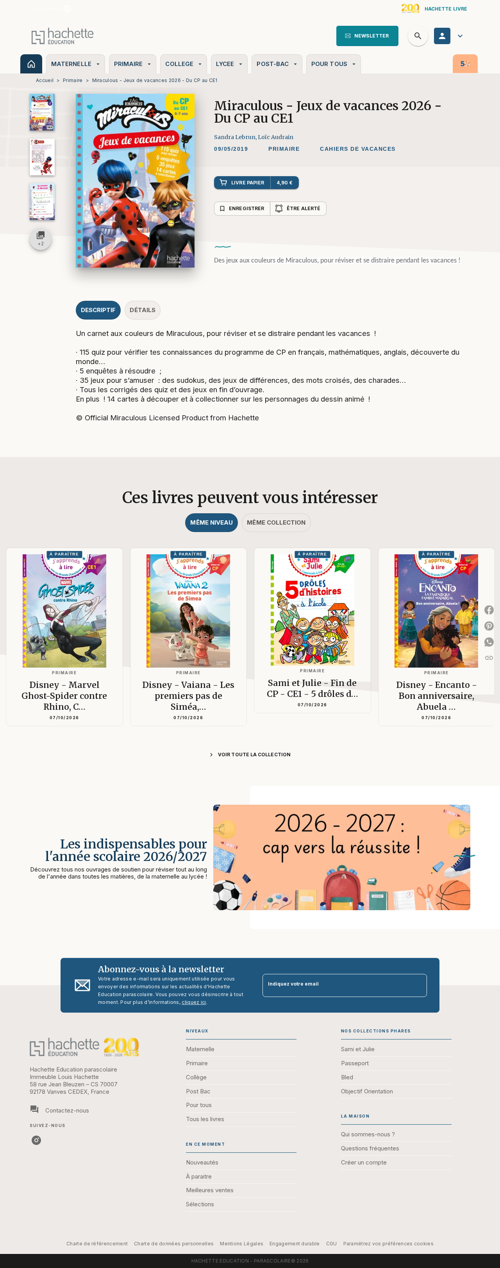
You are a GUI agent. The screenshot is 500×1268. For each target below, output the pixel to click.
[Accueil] (62, 35)
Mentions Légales (241, 1244)
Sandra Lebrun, (236, 137)
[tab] (31, 63)
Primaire (72, 80)
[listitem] (67, 9)
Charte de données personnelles (174, 1244)
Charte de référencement (97, 1244)
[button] (367, 36)
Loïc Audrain (275, 137)
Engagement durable (295, 1244)
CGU (331, 1244)
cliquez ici (194, 1002)
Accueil (45, 80)
